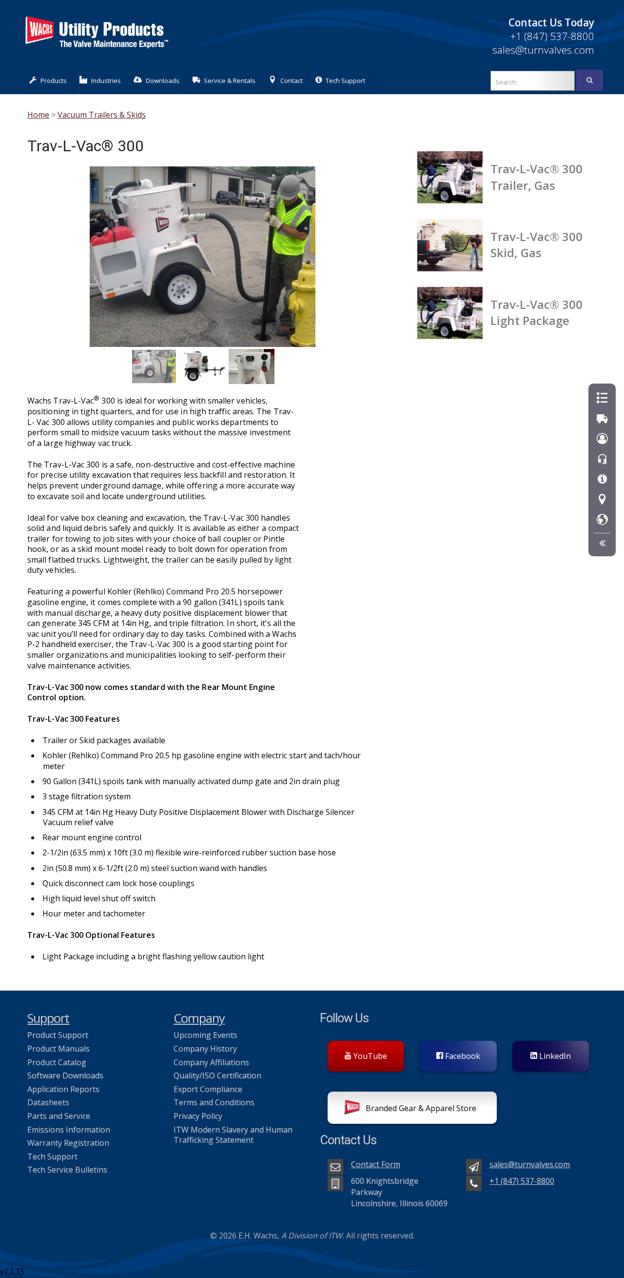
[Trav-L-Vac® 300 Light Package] (453, 310)
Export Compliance (208, 1089)
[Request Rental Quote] (602, 418)
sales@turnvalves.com (543, 50)
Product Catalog (56, 1062)
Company (199, 1018)
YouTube (369, 1056)
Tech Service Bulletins (67, 1169)
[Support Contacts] (602, 459)
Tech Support (345, 80)
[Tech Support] (602, 479)
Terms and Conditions (214, 1102)
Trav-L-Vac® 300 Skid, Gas (536, 244)
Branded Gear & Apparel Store (420, 1108)
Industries (106, 80)
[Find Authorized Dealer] (602, 519)
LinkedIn (554, 1056)
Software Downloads (65, 1075)
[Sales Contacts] (602, 438)
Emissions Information (68, 1129)
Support (48, 1018)
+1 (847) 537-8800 (552, 36)
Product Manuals (58, 1048)
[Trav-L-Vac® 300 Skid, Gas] (453, 242)
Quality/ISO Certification (217, 1075)
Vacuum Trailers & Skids (102, 114)
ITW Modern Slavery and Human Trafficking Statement (233, 1135)
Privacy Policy (198, 1116)
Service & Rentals (229, 80)
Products (53, 80)
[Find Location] (602, 499)
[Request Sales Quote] (602, 398)
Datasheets (48, 1102)
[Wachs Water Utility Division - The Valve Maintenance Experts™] (96, 53)
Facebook (461, 1056)
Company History (205, 1048)
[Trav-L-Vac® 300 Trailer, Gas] (453, 174)
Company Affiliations (211, 1062)
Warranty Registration (68, 1142)
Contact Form (375, 1164)
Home (38, 114)
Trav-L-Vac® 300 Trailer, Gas (536, 177)
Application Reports (63, 1089)
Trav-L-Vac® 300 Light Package (536, 312)
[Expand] (602, 543)
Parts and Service (58, 1116)
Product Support (57, 1035)
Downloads (162, 80)
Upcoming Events (205, 1035)
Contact (291, 80)
